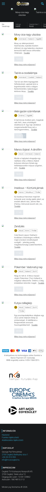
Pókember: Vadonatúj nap (28, 267)
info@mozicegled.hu (11, 460)
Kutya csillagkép (23, 303)
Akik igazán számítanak (27, 111)
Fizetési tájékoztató (10, 437)
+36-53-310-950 (9, 457)
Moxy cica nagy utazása (27, 34)
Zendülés (19, 226)
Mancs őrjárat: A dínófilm (28, 149)
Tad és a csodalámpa (25, 73)
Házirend (5, 435)
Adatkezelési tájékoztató (12, 440)
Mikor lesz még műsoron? (25, 64)
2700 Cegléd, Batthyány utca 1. (15, 454)
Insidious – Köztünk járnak (28, 187)
